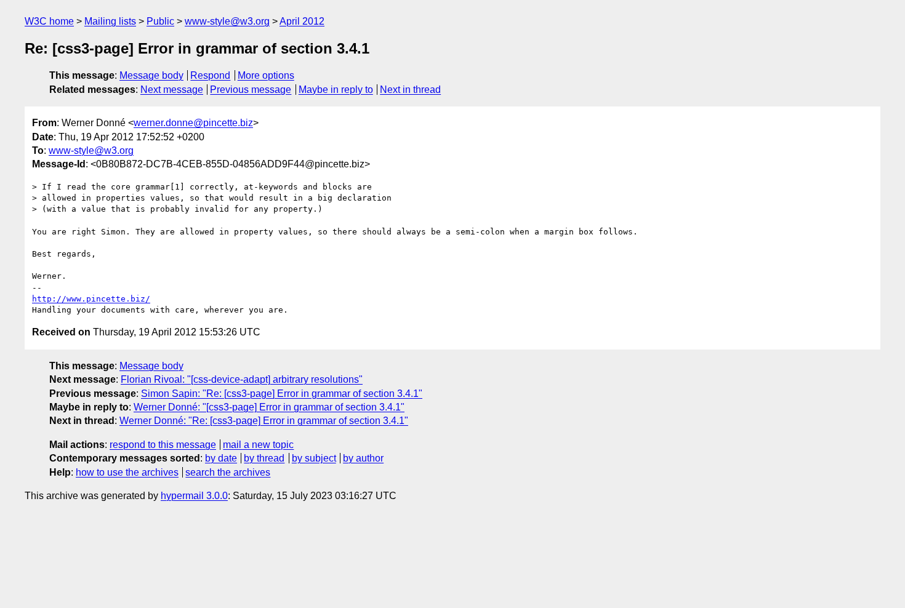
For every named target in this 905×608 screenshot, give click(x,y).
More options (266, 75)
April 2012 (302, 21)
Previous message (250, 89)
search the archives (227, 472)
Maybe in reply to (336, 89)
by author (363, 458)
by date (221, 458)
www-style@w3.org (227, 21)
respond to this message (163, 444)
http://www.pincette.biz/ (91, 298)
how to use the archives (127, 472)
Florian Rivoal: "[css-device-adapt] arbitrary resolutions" (242, 379)
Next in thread (410, 89)
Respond (210, 75)
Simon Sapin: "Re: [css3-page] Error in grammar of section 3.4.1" (281, 393)
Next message (171, 89)
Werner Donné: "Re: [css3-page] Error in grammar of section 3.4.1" (263, 420)
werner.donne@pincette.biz (193, 123)
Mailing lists (110, 21)
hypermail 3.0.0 (194, 495)
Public (160, 21)
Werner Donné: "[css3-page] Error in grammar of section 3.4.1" (269, 407)
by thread (264, 458)
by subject (314, 458)
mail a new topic (258, 444)
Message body (151, 75)
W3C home (49, 21)
